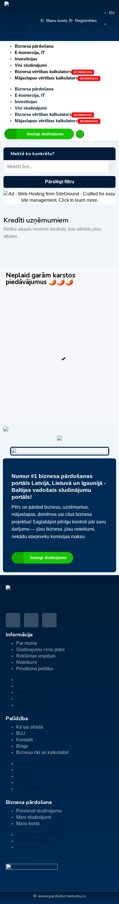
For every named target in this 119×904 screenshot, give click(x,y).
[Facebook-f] (13, 620)
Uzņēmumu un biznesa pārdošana (73, 317)
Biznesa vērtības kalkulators (43, 71)
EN (111, 13)
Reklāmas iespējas (35, 655)
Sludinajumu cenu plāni (40, 649)
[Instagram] (49, 620)
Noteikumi (26, 662)
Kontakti (24, 739)
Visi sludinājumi (31, 65)
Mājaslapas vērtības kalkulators (46, 77)
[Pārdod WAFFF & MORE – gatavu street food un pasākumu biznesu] (59, 297)
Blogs (22, 746)
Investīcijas (26, 58)
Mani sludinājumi (33, 817)
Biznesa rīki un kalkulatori (42, 752)
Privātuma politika (34, 668)
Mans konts (28, 823)
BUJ (20, 733)
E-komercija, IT (30, 52)
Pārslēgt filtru (59, 181)
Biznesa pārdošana (34, 46)
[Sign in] (80, 134)
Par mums (26, 643)
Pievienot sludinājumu (39, 810)
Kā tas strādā (29, 727)
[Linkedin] (31, 620)
